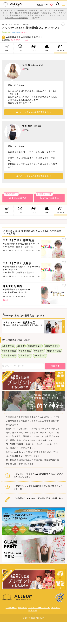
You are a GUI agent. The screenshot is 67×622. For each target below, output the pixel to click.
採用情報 (32, 610)
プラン (33, 50)
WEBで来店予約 (48, 196)
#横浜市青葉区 (35, 346)
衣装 (47, 50)
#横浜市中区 (8, 346)
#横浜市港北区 (9, 351)
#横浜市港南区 (9, 355)
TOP (6, 50)
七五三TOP (42, 5)
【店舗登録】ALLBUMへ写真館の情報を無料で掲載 (39, 498)
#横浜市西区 (25, 351)
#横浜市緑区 (40, 355)
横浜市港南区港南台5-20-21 (24, 37)
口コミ (20, 50)
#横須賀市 (39, 351)
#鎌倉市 (21, 346)
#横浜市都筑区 (52, 346)
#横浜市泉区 (25, 355)
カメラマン (60, 50)
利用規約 (22, 607)
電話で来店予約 (16, 196)
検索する (55, 366)
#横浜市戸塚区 (54, 351)
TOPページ (11, 607)
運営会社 (55, 607)
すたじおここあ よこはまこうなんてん (15, 24)
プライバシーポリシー (39, 607)
